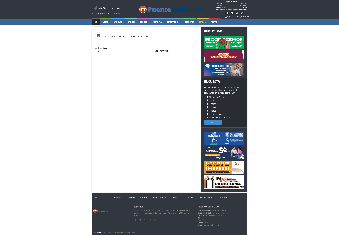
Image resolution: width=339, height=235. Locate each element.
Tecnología (224, 197)
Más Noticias (162, 51)
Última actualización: (231, 9)
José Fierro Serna (211, 213)
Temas (214, 22)
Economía (157, 22)
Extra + (202, 22)
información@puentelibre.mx (211, 225)
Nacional (118, 22)
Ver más (244, 7)
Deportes (189, 22)
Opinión (131, 22)
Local (105, 22)
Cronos (143, 22)
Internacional (206, 197)
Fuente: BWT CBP (220, 7)
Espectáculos (173, 22)
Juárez (203, 222)
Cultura (190, 197)
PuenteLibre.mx (101, 232)
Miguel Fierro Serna (212, 210)
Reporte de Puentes (231, 2)
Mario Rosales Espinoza (210, 215)
